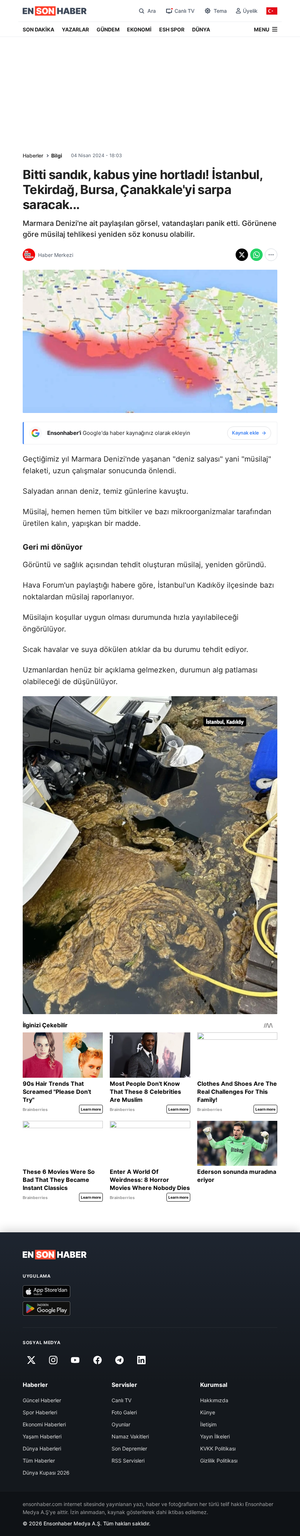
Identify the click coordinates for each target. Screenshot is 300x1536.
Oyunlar (121, 1424)
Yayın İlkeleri (215, 1436)
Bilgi (56, 155)
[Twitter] (31, 1360)
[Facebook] (97, 1360)
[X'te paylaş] (242, 255)
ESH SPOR (171, 29)
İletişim (208, 1424)
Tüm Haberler (39, 1460)
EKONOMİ (139, 29)
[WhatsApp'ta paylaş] (256, 255)
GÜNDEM (108, 29)
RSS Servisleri (128, 1460)
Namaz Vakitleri (130, 1436)
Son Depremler (129, 1448)
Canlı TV (121, 1400)
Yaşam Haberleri (42, 1436)
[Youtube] (75, 1360)
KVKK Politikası (218, 1448)
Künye (207, 1412)
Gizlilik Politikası (218, 1460)
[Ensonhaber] (55, 11)
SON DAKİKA (38, 29)
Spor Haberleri (40, 1412)
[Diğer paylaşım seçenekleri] (271, 255)
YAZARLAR (75, 29)
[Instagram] (53, 1360)
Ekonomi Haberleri (44, 1424)
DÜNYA (201, 29)
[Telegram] (119, 1360)
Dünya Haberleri (42, 1448)
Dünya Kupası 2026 (46, 1472)
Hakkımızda (214, 1400)
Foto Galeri (124, 1412)
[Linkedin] (141, 1360)
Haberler (33, 155)
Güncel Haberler (42, 1400)
